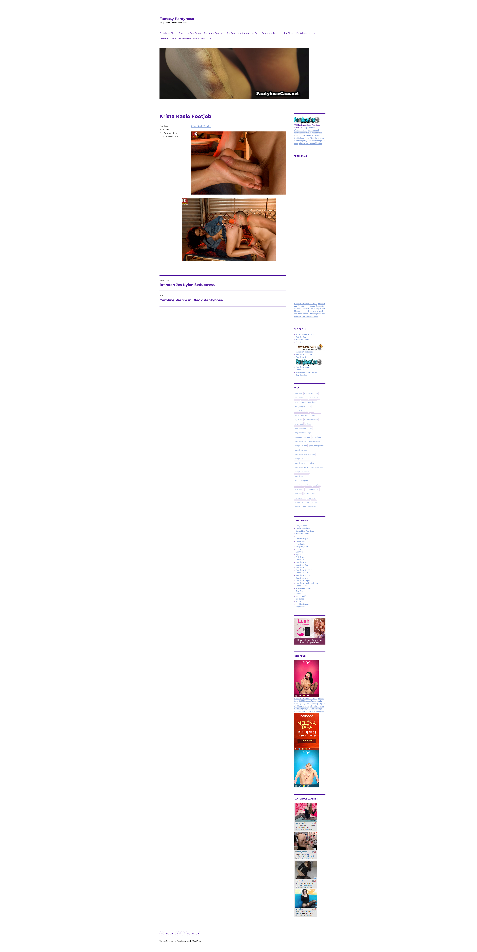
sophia (314, 494)
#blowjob (318, 143)
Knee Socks (300, 544)
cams (297, 402)
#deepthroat (314, 138)
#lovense (304, 135)
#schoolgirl (317, 141)
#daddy (297, 138)
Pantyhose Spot (302, 370)
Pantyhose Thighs (303, 581)
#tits (312, 143)
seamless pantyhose (303, 485)
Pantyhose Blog (167, 33)
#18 (295, 133)
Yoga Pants (300, 607)
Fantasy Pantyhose (176, 19)
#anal (316, 130)
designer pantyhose (303, 406)
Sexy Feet (299, 591)
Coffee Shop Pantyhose (305, 531)
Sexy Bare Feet (301, 375)
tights (314, 502)
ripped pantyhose (302, 480)
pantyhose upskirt (302, 472)
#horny (302, 143)
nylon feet (299, 424)
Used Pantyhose (302, 604)
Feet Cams (300, 342)
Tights (298, 602)
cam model (314, 398)
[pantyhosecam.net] (309, 860)
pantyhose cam (315, 441)
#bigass (316, 135)
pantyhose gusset (316, 446)
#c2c (302, 138)
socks (306, 494)
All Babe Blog (301, 337)
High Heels (300, 541)
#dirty (310, 135)
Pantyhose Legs (304, 33)
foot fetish (163, 136)
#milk (314, 133)
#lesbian (297, 141)
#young (297, 135)
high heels (316, 415)
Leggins (299, 549)
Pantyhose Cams (302, 357)
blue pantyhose (301, 398)
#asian (309, 133)
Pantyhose (163, 126)
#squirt (311, 130)
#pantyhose (310, 128)
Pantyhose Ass (301, 562)
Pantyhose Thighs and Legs (307, 583)
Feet (161, 133)
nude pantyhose (311, 420)
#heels (310, 141)
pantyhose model (302, 459)
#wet (307, 143)
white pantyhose (309, 507)
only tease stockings (303, 433)
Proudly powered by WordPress (189, 941)
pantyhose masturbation (305, 454)
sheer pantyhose (312, 489)
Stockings (300, 599)
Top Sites (288, 33)
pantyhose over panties (304, 463)
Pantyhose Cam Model (304, 570)
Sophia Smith (301, 596)
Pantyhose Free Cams (190, 33)
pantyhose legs (301, 450)
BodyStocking (301, 526)
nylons (308, 424)
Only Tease (300, 557)
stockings (311, 498)
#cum (306, 138)
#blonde (297, 711)
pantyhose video (301, 476)
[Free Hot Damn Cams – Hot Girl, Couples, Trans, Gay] (310, 347)
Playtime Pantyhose (303, 588)
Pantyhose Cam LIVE (304, 354)
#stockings (302, 130)
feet (311, 411)
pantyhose (316, 437)
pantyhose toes (317, 467)
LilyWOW (299, 552)
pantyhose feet (301, 446)
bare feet (298, 393)
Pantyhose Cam (302, 568)
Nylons (298, 554)
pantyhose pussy (301, 467)
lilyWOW (298, 420)
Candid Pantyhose (303, 528)
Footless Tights (302, 539)
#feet (296, 130)
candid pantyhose (308, 402)
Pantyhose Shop (302, 367)
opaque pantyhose (302, 437)
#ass (322, 138)
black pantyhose (311, 393)
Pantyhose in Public (303, 575)
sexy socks (299, 489)
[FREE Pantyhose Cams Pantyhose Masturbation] (309, 120)
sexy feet (178, 136)
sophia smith (300, 498)
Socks (298, 594)
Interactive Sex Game (304, 352)
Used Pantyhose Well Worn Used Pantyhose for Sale (185, 38)
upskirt (297, 507)
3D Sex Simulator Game (305, 334)
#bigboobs (301, 133)
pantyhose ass (300, 441)
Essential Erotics (302, 340)
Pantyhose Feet (270, 33)
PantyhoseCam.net (213, 33)
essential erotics (301, 411)
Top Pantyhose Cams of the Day (242, 33)
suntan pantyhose (302, 502)
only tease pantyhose (303, 428)
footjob (171, 136)
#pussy (304, 141)
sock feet (298, 494)
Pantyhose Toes (302, 586)
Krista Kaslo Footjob (201, 126)
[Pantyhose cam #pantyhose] (309, 362)
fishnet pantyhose (302, 415)
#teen (319, 133)
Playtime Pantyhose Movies (307, 372)
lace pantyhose (302, 547)
